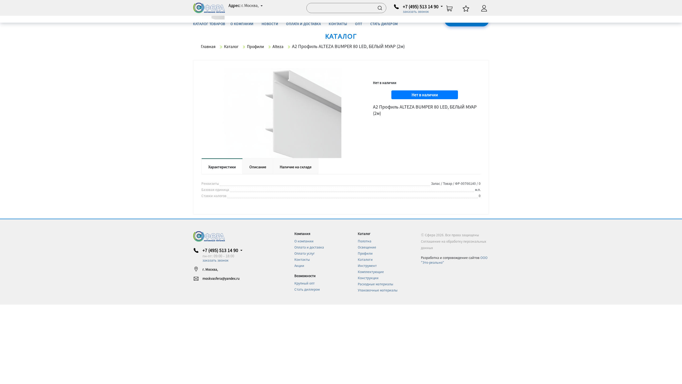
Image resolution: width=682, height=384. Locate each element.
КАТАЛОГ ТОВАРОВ (209, 24)
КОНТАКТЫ (338, 23)
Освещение (367, 247)
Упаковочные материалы (377, 290)
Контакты (302, 259)
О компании (304, 241)
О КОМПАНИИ (242, 23)
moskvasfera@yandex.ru (220, 278)
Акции (299, 265)
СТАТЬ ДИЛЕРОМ (384, 23)
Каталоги (365, 259)
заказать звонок (416, 11)
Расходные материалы (375, 284)
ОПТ (358, 23)
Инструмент (367, 265)
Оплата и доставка (309, 247)
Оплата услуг (304, 253)
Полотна (364, 241)
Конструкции (368, 277)
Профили (365, 253)
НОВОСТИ (270, 23)
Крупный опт (304, 283)
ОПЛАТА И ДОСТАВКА (303, 23)
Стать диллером (307, 289)
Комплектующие (371, 271)
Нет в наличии (425, 94)
